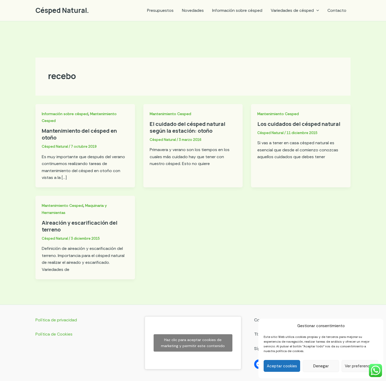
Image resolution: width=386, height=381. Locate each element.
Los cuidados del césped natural (298, 123)
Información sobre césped (237, 10)
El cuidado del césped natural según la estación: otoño (187, 127)
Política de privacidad (56, 320)
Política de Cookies (53, 334)
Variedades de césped (292, 10)
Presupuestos (160, 10)
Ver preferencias (360, 366)
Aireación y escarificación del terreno (79, 226)
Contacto (336, 10)
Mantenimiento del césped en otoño (79, 134)
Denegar (321, 366)
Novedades (193, 10)
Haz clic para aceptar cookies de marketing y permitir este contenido (193, 342)
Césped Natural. (62, 10)
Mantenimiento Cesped (170, 113)
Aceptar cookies (282, 366)
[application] (316, 10)
